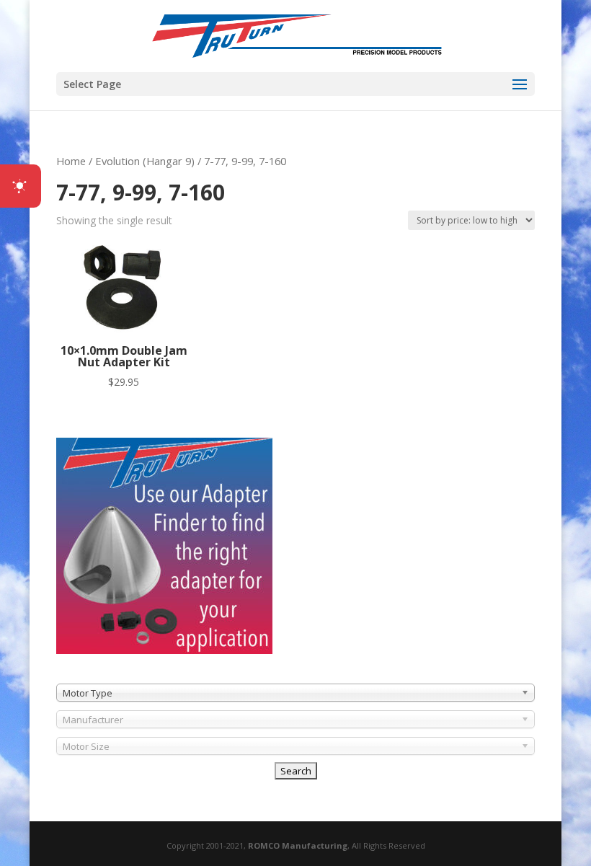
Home (71, 161)
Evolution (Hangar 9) (145, 161)
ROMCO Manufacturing (297, 845)
